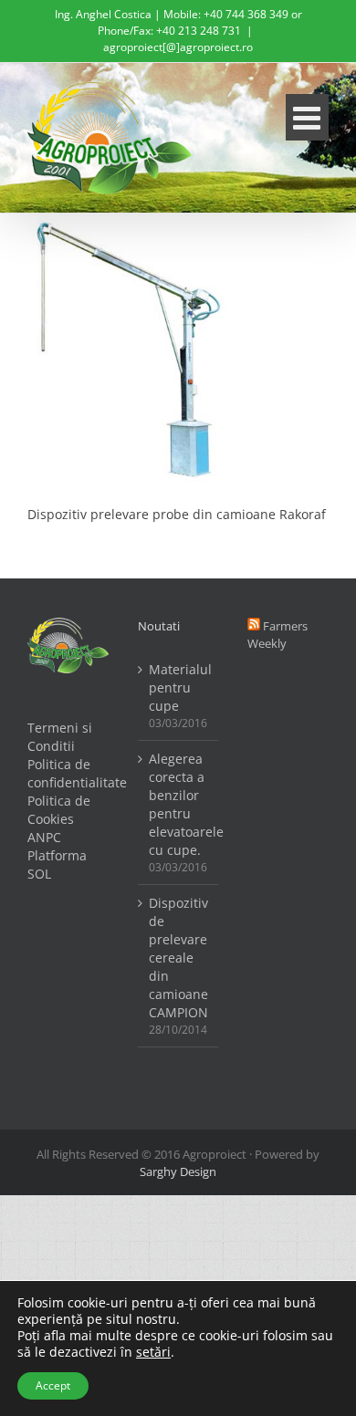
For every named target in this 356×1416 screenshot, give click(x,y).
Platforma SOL (57, 864)
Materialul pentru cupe (179, 687)
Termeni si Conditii (59, 737)
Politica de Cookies (58, 810)
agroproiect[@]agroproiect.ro (178, 47)
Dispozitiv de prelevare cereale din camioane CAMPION (178, 957)
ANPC (44, 837)
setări (153, 1352)
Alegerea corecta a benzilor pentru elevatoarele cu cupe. (179, 804)
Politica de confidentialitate (68, 773)
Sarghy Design (178, 1171)
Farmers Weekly (277, 634)
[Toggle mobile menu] (307, 117)
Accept (53, 1385)
